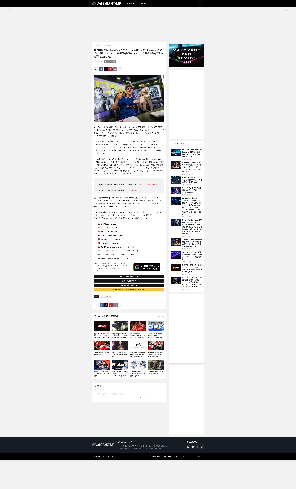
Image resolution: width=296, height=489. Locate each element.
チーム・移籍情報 (106, 45)
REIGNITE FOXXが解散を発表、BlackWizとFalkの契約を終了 (155, 354)
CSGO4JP (167, 457)
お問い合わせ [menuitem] (131, 3)
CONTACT (185, 457)
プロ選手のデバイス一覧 (130, 276)
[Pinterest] (110, 69)
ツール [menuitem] (142, 3)
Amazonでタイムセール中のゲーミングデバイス (130, 289)
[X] (106, 69)
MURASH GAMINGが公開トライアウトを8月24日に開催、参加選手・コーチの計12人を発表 (102, 335)
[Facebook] (101, 69)
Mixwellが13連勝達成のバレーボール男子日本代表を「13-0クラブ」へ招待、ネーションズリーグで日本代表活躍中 (192, 167)
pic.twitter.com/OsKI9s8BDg (147, 184)
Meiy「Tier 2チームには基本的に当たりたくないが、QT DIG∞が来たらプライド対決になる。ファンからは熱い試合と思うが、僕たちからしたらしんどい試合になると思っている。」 (192, 227)
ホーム (96, 45)
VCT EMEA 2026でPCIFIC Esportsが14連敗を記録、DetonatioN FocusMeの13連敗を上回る (192, 153)
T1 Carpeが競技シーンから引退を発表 (155, 373)
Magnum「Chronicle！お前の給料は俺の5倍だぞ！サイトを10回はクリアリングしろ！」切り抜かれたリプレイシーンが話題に (192, 282)
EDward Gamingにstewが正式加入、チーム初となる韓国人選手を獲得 (120, 335)
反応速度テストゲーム (130, 285)
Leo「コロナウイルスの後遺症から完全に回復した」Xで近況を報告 (192, 190)
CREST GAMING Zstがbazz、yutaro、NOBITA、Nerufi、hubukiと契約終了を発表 (156, 335)
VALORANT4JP (155, 457)
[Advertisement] (186, 104)
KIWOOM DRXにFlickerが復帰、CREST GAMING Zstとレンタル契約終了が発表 (120, 374)
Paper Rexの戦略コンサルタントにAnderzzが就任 (120, 354)
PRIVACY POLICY (197, 457)
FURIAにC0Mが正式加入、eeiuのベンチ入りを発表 (102, 374)
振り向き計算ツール (130, 281)
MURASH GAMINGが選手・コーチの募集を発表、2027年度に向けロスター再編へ (137, 355)
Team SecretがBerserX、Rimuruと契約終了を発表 (137, 374)
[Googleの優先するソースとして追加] (146, 267)
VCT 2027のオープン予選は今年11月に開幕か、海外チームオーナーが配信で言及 (192, 255)
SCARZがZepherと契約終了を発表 (101, 353)
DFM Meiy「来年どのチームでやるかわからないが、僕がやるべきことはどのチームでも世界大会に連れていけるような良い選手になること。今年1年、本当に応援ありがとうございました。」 (192, 206)
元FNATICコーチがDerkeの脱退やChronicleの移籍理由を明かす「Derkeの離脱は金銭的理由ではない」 (192, 243)
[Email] (115, 69)
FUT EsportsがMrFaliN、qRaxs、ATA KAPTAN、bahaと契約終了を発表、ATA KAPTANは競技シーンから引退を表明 (138, 335)
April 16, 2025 (136, 190)
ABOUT (176, 457)
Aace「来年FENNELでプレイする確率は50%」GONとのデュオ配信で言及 (192, 179)
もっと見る (160, 316)
